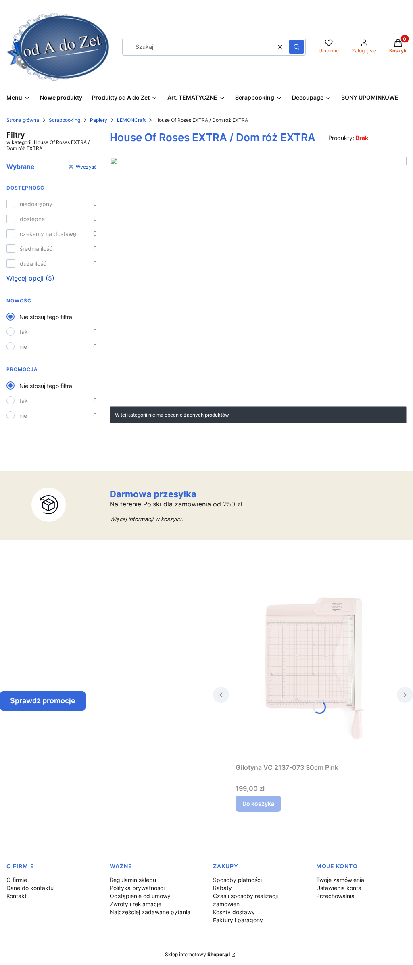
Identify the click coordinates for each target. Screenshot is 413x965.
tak (23, 331)
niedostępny (36, 203)
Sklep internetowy (197, 954)
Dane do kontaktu (30, 887)
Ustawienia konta (338, 887)
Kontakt (16, 895)
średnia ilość (36, 248)
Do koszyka (258, 803)
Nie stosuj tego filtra (45, 316)
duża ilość (33, 263)
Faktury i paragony (238, 920)
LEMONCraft (131, 120)
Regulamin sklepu (133, 879)
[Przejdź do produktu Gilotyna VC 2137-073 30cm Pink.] (313, 669)
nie (23, 346)
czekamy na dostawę (48, 233)
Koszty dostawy (234, 912)
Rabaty (222, 887)
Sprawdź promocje (42, 700)
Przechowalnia (335, 895)
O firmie (16, 879)
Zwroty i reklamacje (135, 903)
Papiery (98, 120)
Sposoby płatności (237, 879)
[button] (296, 47)
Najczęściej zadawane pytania (150, 912)
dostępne (32, 218)
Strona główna (22, 120)
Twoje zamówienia (340, 879)
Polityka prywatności (137, 887)
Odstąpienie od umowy (140, 895)
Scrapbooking (64, 120)
